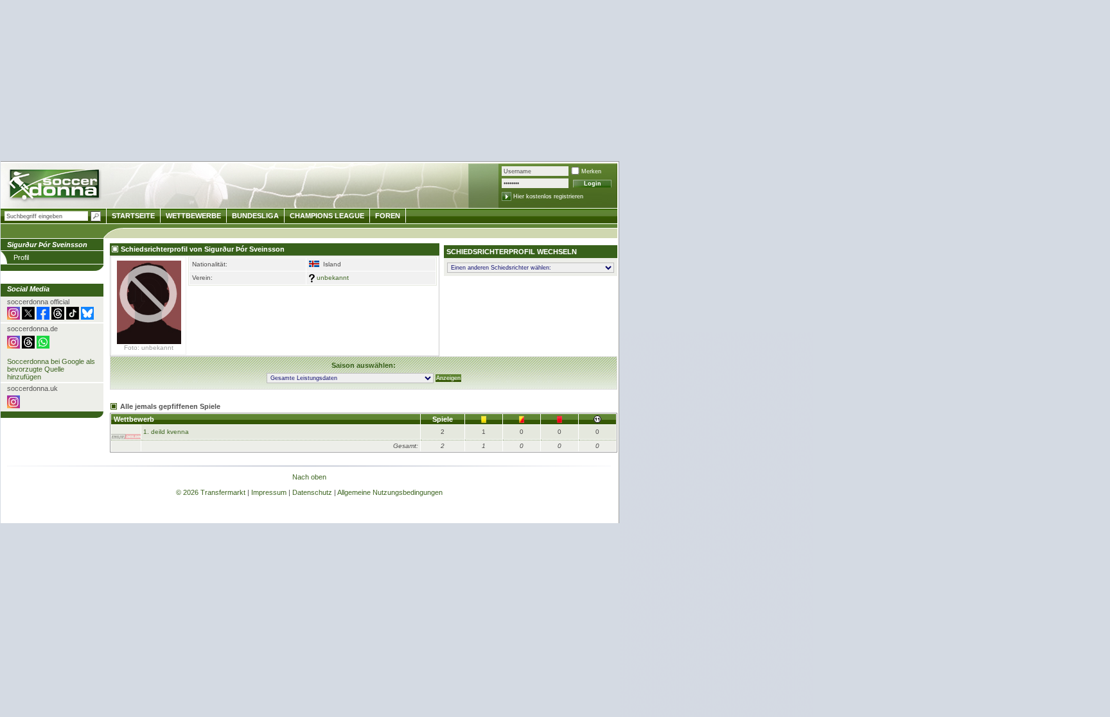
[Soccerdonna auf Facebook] (43, 317)
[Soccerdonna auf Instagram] (13, 317)
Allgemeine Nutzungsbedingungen (390, 492)
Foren (387, 216)
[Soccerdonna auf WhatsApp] (43, 346)
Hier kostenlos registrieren (548, 196)
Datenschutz (312, 492)
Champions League (327, 216)
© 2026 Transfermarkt (210, 492)
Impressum (268, 492)
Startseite (133, 216)
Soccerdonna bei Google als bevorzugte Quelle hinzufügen (51, 369)
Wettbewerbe (193, 216)
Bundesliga (255, 216)
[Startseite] (55, 186)
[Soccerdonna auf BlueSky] (87, 317)
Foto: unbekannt (148, 347)
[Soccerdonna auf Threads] (57, 317)
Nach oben (309, 477)
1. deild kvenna (166, 431)
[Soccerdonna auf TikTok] (72, 317)
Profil (21, 257)
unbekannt (333, 277)
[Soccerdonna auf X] (28, 317)
